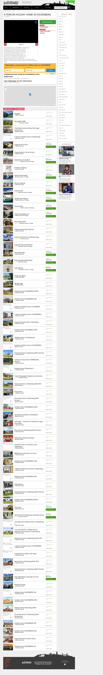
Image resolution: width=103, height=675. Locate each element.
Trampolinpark (62, 130)
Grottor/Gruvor (63, 55)
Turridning (61, 133)
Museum (60, 86)
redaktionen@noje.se (65, 662)
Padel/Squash (62, 94)
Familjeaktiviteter (63, 45)
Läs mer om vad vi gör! (46, 664)
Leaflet (37, 105)
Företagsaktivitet (63, 47)
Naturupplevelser (63, 91)
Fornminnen (61, 50)
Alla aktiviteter (63, 138)
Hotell (37, 7)
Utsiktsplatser (62, 135)
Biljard (60, 29)
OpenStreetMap (45, 105)
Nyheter (26, 7)
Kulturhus (61, 68)
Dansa (60, 39)
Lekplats (61, 76)
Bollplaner (61, 34)
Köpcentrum (62, 65)
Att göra (48, 7)
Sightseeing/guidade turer (65, 112)
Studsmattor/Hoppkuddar (65, 125)
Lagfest (60, 71)
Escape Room (62, 42)
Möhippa (61, 83)
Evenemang (15, 7)
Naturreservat (62, 89)
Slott (60, 122)
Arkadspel (61, 21)
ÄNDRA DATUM (49, 116)
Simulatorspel (62, 115)
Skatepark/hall (62, 117)
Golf (60, 52)
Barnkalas (61, 26)
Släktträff (61, 120)
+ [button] (5, 87)
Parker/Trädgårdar (63, 96)
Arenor (60, 19)
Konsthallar (62, 63)
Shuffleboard (62, 109)
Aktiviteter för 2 (62, 16)
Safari (60, 102)
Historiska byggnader (64, 58)
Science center (62, 104)
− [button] (5, 90)
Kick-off (60, 60)
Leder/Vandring (62, 73)
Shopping (61, 107)
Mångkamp (61, 78)
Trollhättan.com (7, 10)
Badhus (60, 24)
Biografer (61, 32)
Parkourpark (62, 99)
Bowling (61, 37)
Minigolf (61, 81)
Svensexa (61, 128)
